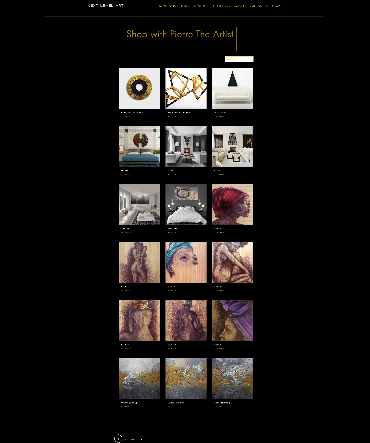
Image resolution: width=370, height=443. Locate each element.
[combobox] (239, 59)
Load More (186, 420)
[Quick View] (139, 88)
